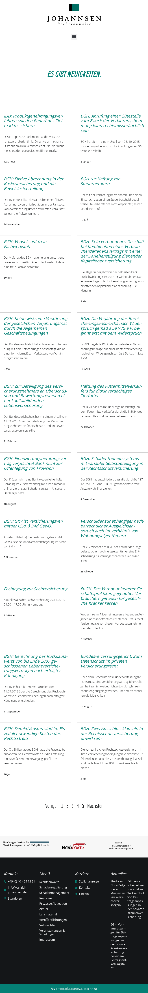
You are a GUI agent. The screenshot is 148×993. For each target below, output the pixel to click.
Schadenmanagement (54, 893)
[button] (74, 37)
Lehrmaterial (48, 914)
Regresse (45, 898)
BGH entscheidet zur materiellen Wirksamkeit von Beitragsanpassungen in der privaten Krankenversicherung (135, 899)
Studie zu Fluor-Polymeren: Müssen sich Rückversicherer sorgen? (118, 893)
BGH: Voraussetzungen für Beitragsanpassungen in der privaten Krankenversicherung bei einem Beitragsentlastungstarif (118, 946)
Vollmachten (47, 925)
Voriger (51, 805)
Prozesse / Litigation (53, 904)
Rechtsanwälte (49, 882)
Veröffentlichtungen (53, 920)
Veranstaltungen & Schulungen (52, 932)
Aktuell (44, 909)
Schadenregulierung (53, 887)
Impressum (47, 940)
